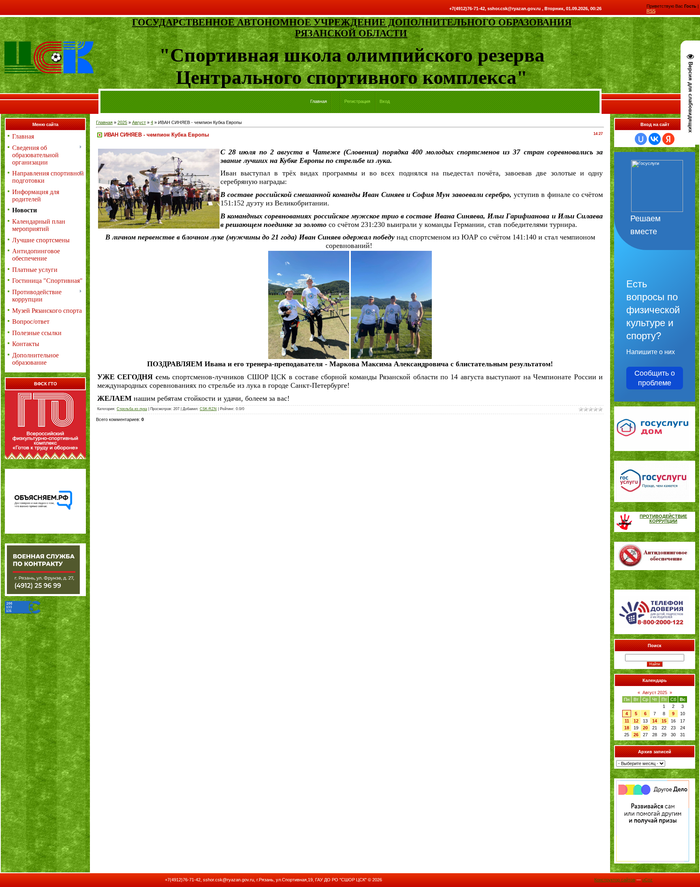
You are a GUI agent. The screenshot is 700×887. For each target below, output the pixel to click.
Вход (385, 101)
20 (645, 727)
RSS (651, 11)
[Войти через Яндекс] (668, 139)
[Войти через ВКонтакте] (655, 139)
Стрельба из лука (132, 409)
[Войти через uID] (641, 139)
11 (627, 720)
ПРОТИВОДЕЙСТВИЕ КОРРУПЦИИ (663, 519)
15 (664, 720)
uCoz (647, 879)
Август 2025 (654, 692)
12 (636, 720)
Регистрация (357, 101)
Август (139, 122)
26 (636, 734)
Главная (104, 122)
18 (626, 727)
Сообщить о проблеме (654, 378)
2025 (122, 122)
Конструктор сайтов (614, 879)
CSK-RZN (208, 409)
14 (654, 720)
